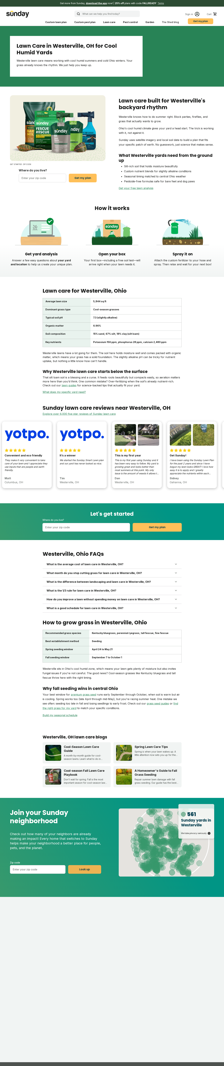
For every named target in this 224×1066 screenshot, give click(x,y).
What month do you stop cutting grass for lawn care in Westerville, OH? (94, 573)
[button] (112, 3)
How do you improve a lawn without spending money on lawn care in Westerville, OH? (103, 599)
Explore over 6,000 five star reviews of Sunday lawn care (79, 414)
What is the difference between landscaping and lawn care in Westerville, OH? (99, 581)
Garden (149, 22)
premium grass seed (83, 694)
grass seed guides (158, 703)
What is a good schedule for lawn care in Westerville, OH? (85, 608)
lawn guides (69, 385)
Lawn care (109, 22)
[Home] (17, 14)
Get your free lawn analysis (136, 188)
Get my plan (200, 21)
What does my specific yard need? (64, 392)
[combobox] (42, 178)
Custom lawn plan (56, 22)
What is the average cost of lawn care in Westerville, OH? (85, 564)
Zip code (15, 862)
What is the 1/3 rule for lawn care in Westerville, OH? (81, 590)
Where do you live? (33, 170)
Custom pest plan (85, 22)
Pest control (130, 22)
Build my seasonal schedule (60, 715)
